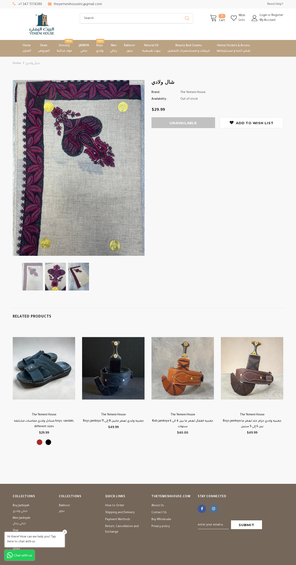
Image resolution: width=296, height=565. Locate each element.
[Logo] (43, 24)
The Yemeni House (193, 92)
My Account (268, 20)
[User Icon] (254, 18)
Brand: (155, 92)
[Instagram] (214, 509)
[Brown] (39, 442)
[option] (79, 168)
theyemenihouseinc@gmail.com (78, 4)
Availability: (159, 99)
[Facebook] (202, 509)
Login (264, 15)
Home (17, 63)
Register (277, 15)
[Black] (48, 442)
